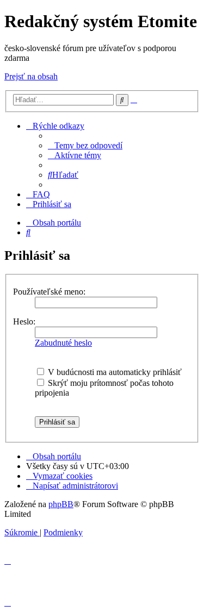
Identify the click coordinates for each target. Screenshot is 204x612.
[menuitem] (85, 145)
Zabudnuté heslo (63, 342)
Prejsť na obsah (31, 76)
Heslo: (24, 321)
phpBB (60, 504)
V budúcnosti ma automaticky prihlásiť (114, 372)
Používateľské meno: (49, 291)
